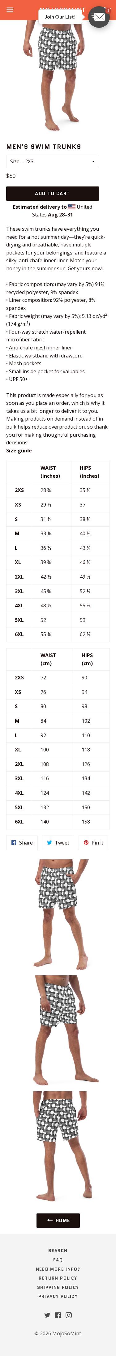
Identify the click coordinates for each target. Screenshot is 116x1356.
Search (57, 1250)
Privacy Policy (58, 1296)
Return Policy (58, 1278)
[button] (99, 17)
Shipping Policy (58, 1287)
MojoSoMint (66, 1333)
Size (14, 161)
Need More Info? (58, 1269)
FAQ (58, 1260)
